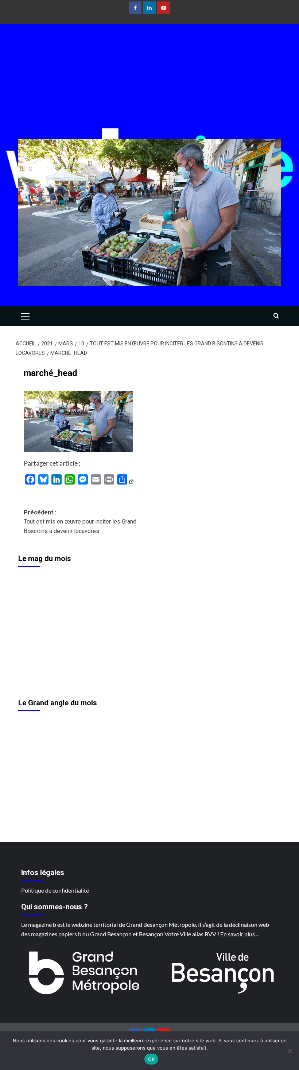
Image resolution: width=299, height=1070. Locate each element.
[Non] (290, 1050)
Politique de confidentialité (55, 890)
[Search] (276, 316)
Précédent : (80, 521)
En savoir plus (238, 933)
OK (151, 1059)
